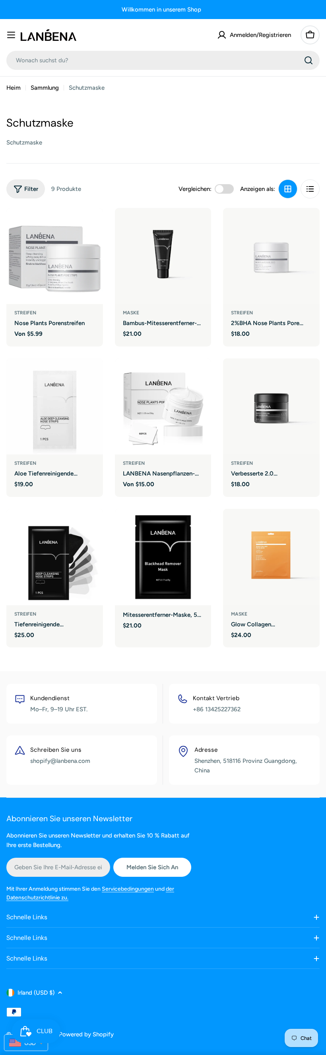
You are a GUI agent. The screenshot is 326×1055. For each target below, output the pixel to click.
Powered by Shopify (86, 1034)
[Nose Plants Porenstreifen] (54, 256)
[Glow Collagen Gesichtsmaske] (271, 557)
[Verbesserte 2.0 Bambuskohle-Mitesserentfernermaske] (271, 406)
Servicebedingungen (128, 889)
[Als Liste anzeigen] (310, 188)
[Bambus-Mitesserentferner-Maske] (163, 256)
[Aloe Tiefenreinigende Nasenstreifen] (54, 406)
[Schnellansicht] (91, 225)
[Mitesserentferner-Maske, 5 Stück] (163, 557)
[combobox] (163, 60)
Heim (13, 87)
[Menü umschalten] (11, 35)
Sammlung (45, 87)
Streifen (25, 313)
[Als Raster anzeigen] (287, 188)
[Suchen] (308, 60)
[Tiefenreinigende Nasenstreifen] (54, 557)
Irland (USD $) (35, 992)
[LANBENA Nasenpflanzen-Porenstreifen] (163, 406)
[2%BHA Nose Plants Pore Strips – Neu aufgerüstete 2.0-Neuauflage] (271, 256)
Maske (131, 313)
